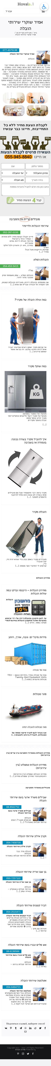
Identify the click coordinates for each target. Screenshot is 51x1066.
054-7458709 (13, 842)
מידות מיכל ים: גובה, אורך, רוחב (27, 637)
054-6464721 (13, 987)
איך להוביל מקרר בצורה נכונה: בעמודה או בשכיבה (28, 440)
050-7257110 (13, 878)
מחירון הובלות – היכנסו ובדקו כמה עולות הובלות (26, 592)
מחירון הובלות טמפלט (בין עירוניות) (31, 766)
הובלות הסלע (41, 260)
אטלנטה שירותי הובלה (33, 980)
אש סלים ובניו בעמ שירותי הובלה (27, 945)
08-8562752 (12, 807)
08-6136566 (12, 951)
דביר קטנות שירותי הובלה (31, 905)
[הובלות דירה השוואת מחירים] (25, 137)
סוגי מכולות (39, 694)
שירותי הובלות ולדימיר (35, 226)
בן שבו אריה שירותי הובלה (31, 872)
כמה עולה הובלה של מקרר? (30, 300)
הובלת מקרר (39, 512)
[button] (44, 7)
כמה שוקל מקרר (37, 366)
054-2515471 (13, 911)
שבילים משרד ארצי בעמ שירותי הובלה (28, 799)
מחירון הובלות (43, 577)
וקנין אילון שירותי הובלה (32, 836)
